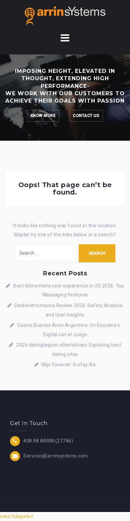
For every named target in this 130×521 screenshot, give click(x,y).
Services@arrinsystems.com (55, 456)
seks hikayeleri (16, 516)
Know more (43, 115)
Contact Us (86, 115)
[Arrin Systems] (65, 15)
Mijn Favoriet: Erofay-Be (69, 364)
